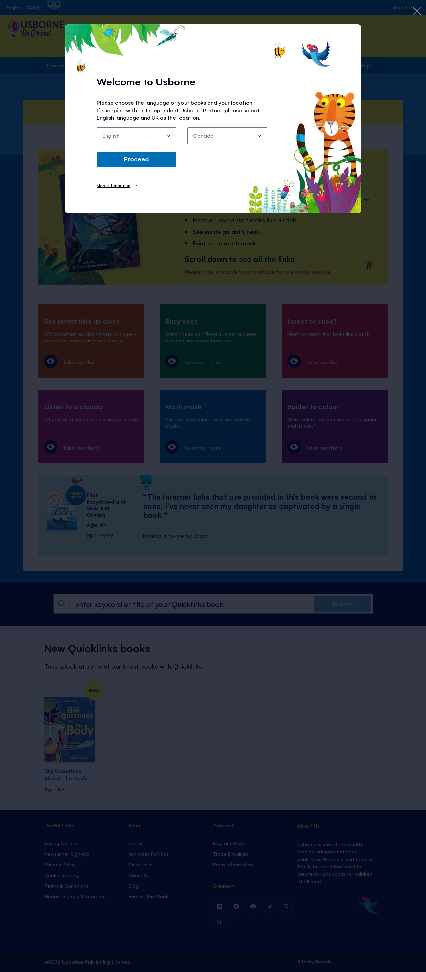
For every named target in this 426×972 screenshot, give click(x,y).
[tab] (117, 185)
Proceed (136, 159)
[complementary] (213, 486)
